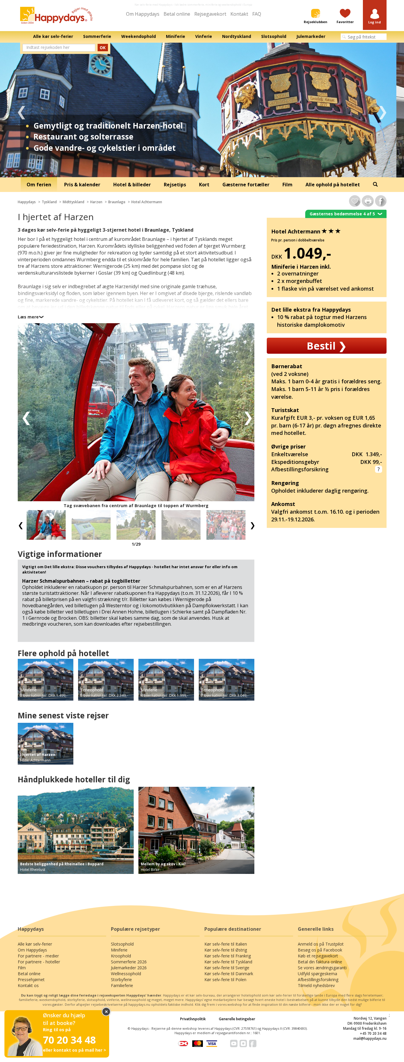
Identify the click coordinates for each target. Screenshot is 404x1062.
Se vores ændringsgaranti (322, 967)
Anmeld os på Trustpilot (321, 944)
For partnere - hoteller (39, 962)
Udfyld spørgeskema (317, 973)
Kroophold (121, 956)
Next (382, 110)
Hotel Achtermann (146, 201)
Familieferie (122, 985)
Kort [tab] (204, 184)
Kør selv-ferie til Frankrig (227, 956)
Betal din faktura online (320, 962)
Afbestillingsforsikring (318, 979)
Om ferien (39, 184)
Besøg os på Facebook (320, 950)
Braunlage (116, 201)
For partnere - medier (38, 956)
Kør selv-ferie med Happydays (153, 5)
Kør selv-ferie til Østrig (225, 950)
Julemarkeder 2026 (129, 967)
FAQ (256, 14)
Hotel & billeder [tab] (132, 184)
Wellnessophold (126, 973)
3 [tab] (211, 169)
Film (22, 967)
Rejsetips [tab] (175, 184)
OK (103, 47)
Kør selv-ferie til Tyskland (228, 962)
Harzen (96, 201)
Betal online (177, 14)
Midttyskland (73, 201)
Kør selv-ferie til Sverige (226, 967)
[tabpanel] (202, 110)
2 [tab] (202, 169)
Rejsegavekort (210, 14)
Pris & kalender (82, 184)
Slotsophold (122, 944)
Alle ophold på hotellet (333, 184)
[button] (375, 17)
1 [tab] (193, 169)
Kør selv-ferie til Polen (225, 979)
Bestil (327, 346)
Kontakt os (28, 985)
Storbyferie (121, 979)
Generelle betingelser (237, 1018)
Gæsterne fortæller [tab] (245, 184)
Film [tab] (287, 184)
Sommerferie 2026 (129, 962)
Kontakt (239, 14)
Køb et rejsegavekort (318, 956)
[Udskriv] (368, 201)
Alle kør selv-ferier (35, 944)
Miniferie (119, 950)
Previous (21, 110)
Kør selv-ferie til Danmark (228, 973)
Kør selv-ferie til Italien (225, 944)
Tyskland (49, 201)
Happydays (27, 201)
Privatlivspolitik (193, 1018)
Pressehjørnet (31, 979)
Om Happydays (142, 14)
